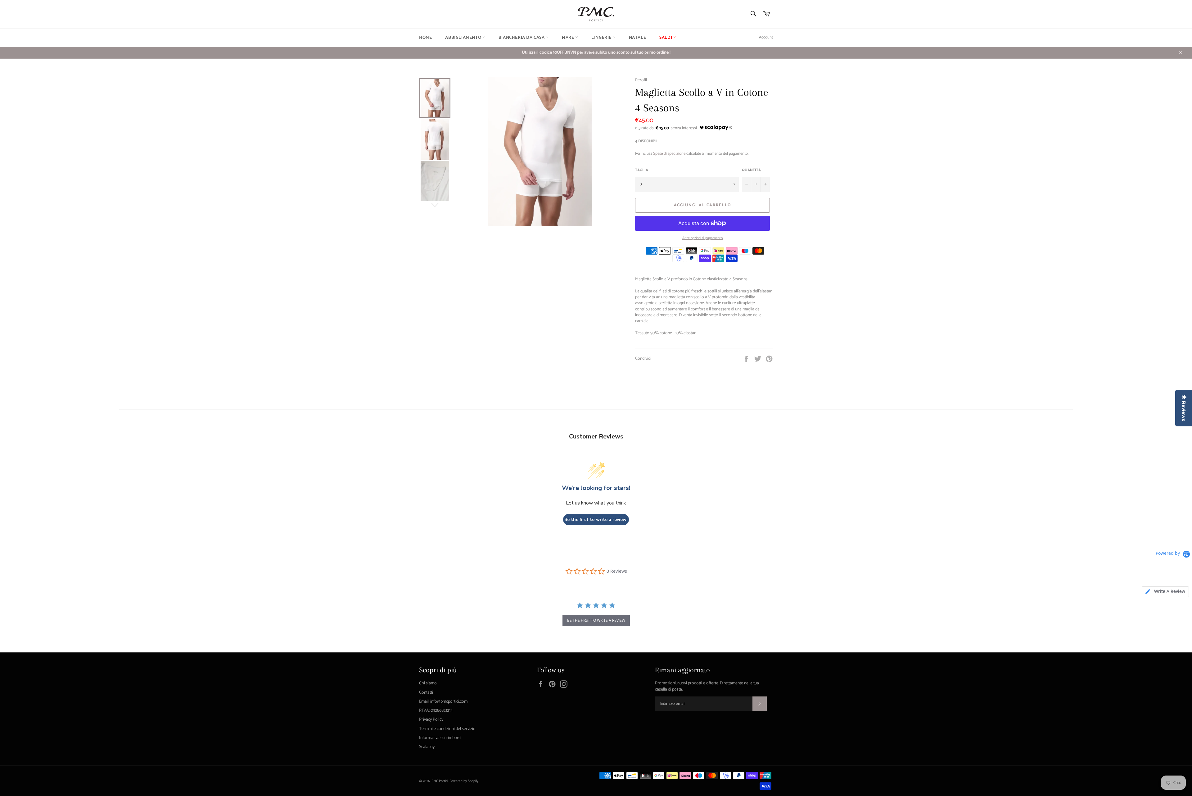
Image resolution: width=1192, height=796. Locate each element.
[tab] (1165, 591)
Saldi (666, 37)
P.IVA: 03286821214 (436, 710)
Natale (637, 37)
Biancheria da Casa (522, 37)
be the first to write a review (596, 620)
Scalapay (427, 746)
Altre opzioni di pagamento (702, 238)
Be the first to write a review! (596, 520)
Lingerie (601, 37)
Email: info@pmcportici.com (443, 701)
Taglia (641, 170)
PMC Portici (439, 781)
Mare (568, 37)
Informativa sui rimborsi (440, 737)
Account (766, 37)
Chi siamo (428, 683)
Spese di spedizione (669, 153)
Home (425, 37)
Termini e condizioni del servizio (447, 728)
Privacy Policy (431, 719)
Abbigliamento (463, 37)
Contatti (426, 692)
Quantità (751, 170)
